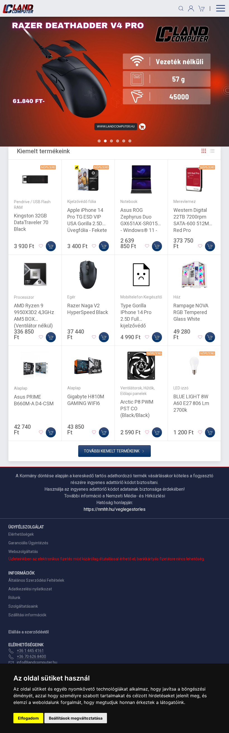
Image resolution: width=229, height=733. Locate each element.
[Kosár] (200, 8)
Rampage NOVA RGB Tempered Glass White (190, 312)
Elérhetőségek (21, 534)
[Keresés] (181, 8)
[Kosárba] (51, 246)
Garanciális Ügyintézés (28, 543)
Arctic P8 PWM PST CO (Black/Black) (136, 408)
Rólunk (14, 597)
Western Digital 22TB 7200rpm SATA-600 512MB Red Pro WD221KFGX (192, 223)
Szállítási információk (27, 615)
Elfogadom (28, 718)
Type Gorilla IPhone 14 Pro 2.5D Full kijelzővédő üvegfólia (135, 319)
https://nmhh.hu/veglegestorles (114, 509)
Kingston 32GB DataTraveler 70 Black (31, 222)
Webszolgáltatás (23, 551)
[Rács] (204, 151)
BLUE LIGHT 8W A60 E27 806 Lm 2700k (191, 403)
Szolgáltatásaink (23, 606)
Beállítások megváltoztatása (75, 718)
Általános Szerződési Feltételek (36, 580)
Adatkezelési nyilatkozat (30, 589)
